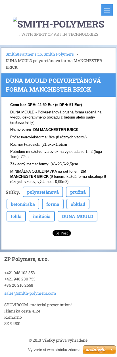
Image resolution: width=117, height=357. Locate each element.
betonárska (23, 204)
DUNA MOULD (77, 216)
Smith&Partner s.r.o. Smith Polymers (40, 54)
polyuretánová (43, 192)
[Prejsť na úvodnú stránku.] (58, 15)
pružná (78, 192)
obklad (78, 204)
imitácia (42, 216)
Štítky (12, 192)
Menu (107, 10)
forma (52, 204)
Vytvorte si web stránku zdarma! (55, 350)
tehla (16, 216)
